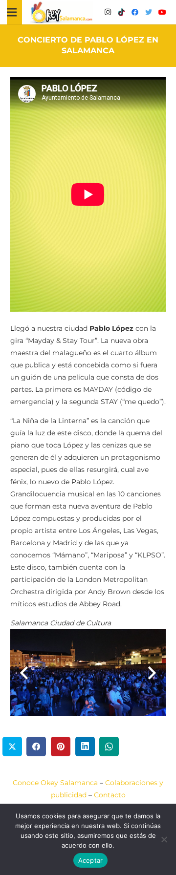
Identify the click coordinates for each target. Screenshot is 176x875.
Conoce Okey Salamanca (55, 782)
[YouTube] (162, 12)
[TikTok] (121, 12)
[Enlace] (61, 12)
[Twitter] (148, 12)
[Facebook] (135, 12)
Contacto (110, 794)
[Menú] (11, 12)
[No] (164, 839)
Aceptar (90, 860)
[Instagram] (107, 12)
